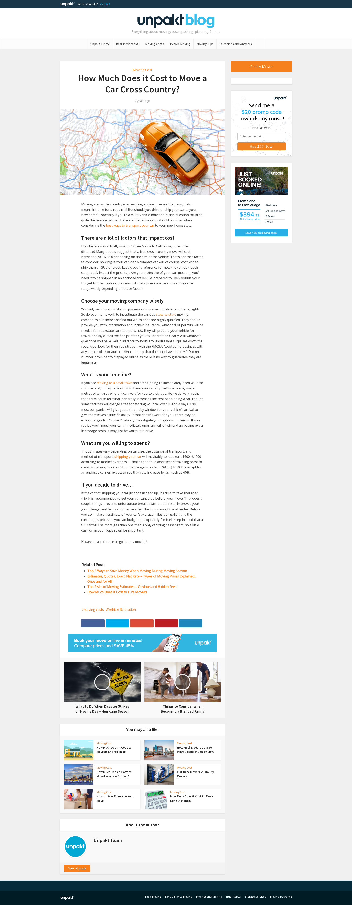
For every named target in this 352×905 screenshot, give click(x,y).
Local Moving (153, 896)
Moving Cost (142, 70)
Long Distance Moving (178, 896)
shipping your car (127, 456)
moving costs (94, 609)
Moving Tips (205, 44)
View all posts (77, 868)
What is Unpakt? (88, 4)
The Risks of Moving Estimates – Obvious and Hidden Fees (131, 586)
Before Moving (180, 44)
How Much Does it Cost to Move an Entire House (114, 749)
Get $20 (105, 4)
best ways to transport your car (130, 225)
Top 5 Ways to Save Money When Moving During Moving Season (137, 571)
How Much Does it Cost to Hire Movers (117, 592)
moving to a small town (114, 383)
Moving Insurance (281, 896)
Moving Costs (154, 44)
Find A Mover (261, 66)
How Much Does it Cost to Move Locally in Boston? (114, 774)
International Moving (209, 896)
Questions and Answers (236, 44)
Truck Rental (233, 896)
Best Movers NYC (127, 44)
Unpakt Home (100, 44)
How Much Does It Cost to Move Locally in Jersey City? (195, 749)
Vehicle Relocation (122, 609)
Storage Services (255, 896)
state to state (166, 314)
